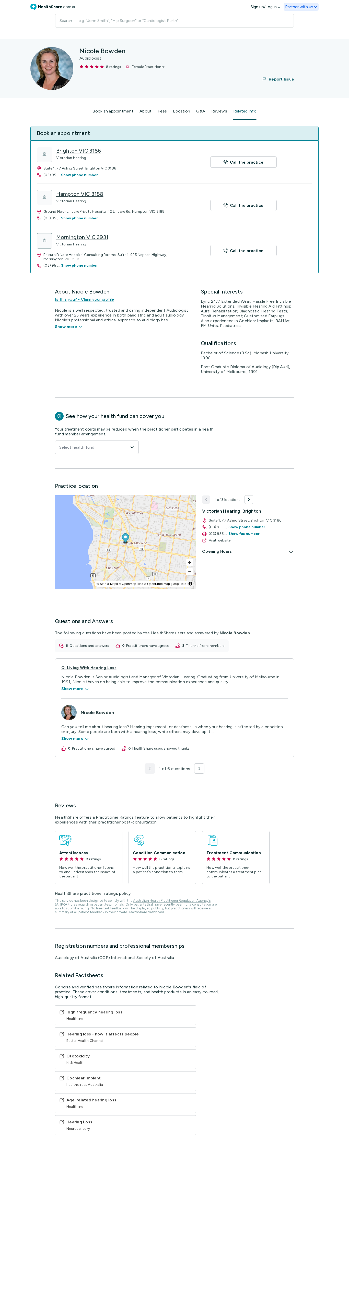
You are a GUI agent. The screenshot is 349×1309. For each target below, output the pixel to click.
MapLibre (179, 583)
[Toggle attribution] (190, 584)
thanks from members (205, 646)
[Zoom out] (189, 571)
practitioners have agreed (147, 646)
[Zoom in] (189, 562)
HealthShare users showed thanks (161, 748)
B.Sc (245, 353)
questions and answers (89, 646)
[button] (275, 79)
